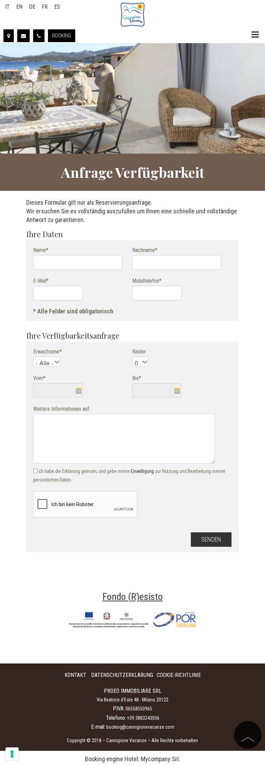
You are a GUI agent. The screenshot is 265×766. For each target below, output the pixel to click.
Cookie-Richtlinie (179, 675)
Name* (40, 250)
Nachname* (144, 250)
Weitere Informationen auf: (61, 409)
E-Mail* (41, 281)
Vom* (39, 378)
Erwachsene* (47, 351)
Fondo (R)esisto (132, 596)
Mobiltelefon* (146, 281)
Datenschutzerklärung (122, 675)
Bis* (136, 378)
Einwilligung (142, 471)
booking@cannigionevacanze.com (140, 727)
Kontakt (75, 675)
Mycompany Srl (160, 759)
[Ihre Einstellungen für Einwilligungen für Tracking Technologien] (12, 753)
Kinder (139, 351)
